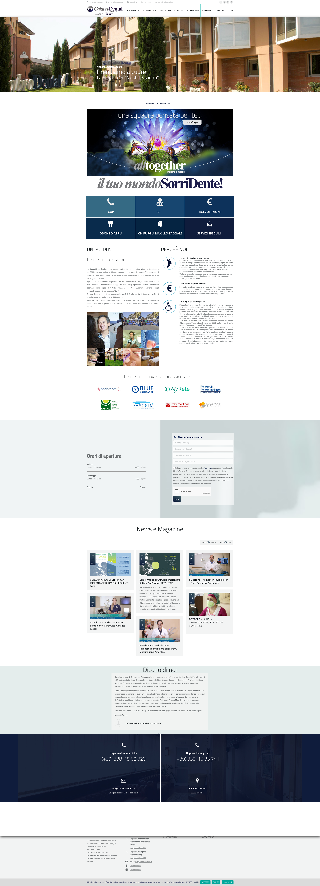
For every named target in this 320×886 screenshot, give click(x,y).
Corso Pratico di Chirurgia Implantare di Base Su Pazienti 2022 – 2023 (160, 581)
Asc (229, 542)
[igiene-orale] (132, 357)
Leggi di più (227, 882)
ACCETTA (205, 882)
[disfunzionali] (96, 357)
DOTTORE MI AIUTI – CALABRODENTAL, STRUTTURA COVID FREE (206, 622)
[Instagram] (231, 2)
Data (204, 542)
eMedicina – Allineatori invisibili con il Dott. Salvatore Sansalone (208, 581)
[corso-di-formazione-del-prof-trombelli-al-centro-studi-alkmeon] (105, 330)
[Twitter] (224, 2)
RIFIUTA (216, 882)
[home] (114, 357)
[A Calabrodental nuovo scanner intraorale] (132, 339)
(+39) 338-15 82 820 (96, 2)
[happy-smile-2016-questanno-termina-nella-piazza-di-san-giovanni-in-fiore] (132, 321)
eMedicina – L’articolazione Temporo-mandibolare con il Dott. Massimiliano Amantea (158, 648)
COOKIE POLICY (172, 837)
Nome (213, 542)
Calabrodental (135, 866)
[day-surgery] (150, 357)
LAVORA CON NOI (207, 837)
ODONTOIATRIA (110, 233)
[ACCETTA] (317, 882)
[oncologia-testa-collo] (150, 339)
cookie (196, 882)
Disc (221, 542)
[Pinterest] (227, 2)
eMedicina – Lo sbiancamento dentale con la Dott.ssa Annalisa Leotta (107, 625)
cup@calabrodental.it (116, 2)
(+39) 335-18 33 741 (138, 858)
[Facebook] (220, 2)
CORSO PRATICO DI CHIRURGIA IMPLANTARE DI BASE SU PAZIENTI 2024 (109, 583)
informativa (207, 468)
